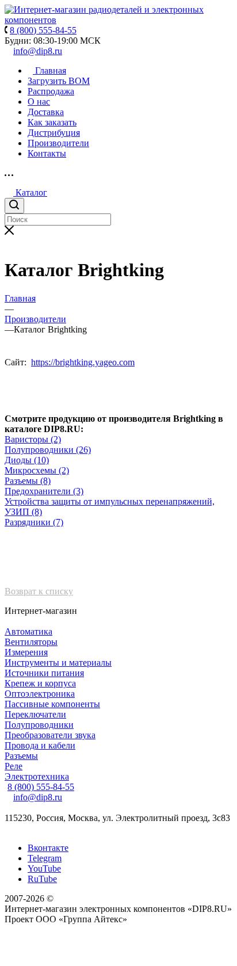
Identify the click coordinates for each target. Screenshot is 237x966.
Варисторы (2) (33, 439)
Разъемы (21, 756)
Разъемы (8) (28, 481)
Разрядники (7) (34, 522)
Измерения (26, 652)
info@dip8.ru (37, 51)
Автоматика (28, 631)
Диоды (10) (27, 460)
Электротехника (37, 776)
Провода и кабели (40, 745)
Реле (13, 766)
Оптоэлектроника (40, 693)
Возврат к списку (39, 591)
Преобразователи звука (50, 735)
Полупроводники (39, 725)
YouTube (44, 868)
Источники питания (44, 673)
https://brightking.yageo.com (83, 362)
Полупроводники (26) (48, 450)
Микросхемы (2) (37, 470)
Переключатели (35, 714)
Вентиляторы (31, 642)
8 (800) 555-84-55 (40, 787)
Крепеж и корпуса (40, 683)
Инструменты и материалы (58, 662)
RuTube (42, 879)
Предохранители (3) (44, 491)
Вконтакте (48, 848)
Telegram (45, 858)
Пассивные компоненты (52, 704)
